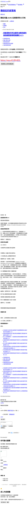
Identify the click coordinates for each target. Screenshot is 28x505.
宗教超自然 (11, 414)
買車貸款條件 (6, 41)
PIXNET (6, 484)
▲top (2, 416)
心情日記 (12, 21)
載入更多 (3, 419)
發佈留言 (3, 427)
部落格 (5, 25)
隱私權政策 (24, 484)
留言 (12, 410)
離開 (8, 502)
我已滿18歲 (3, 502)
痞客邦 (9, 410)
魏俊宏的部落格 (8, 10)
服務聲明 (14, 485)
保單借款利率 (6, 38)
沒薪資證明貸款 (7, 45)
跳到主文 (3, 14)
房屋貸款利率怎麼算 (8, 43)
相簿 (4, 23)
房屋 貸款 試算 (6, 40)
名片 (4, 27)
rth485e (2, 402)
